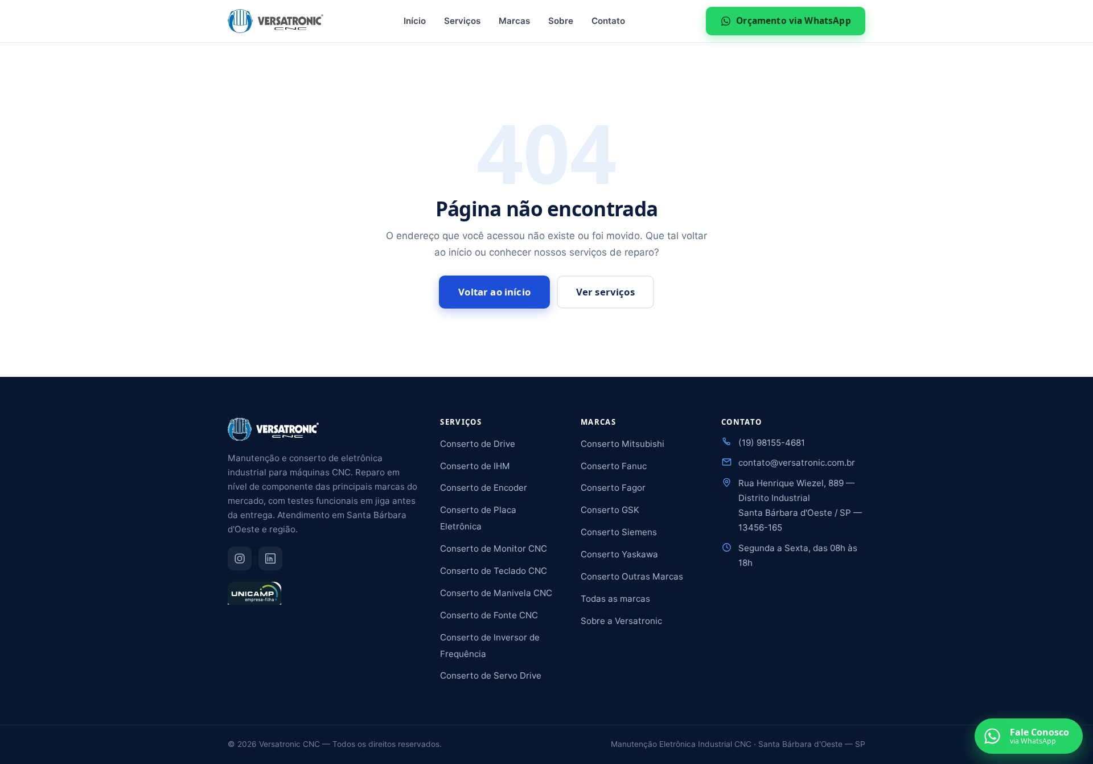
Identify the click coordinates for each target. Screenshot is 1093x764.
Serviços (462, 20)
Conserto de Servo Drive (490, 675)
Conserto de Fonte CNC (489, 615)
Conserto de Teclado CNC (493, 570)
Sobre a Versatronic (621, 620)
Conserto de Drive (477, 443)
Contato (608, 20)
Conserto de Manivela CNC (496, 593)
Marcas (514, 20)
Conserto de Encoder (483, 487)
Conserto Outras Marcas (632, 576)
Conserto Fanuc (614, 466)
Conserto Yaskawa (619, 554)
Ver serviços (605, 291)
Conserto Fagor (613, 487)
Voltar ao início (494, 291)
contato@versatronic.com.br (796, 462)
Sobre (560, 20)
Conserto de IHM (475, 466)
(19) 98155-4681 (771, 442)
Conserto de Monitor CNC (493, 548)
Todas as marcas (615, 598)
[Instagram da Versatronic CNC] (240, 558)
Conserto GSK (610, 509)
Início (415, 20)
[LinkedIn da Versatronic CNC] (270, 558)
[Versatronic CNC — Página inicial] (275, 21)
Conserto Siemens (619, 532)
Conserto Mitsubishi (622, 443)
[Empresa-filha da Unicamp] (254, 598)
